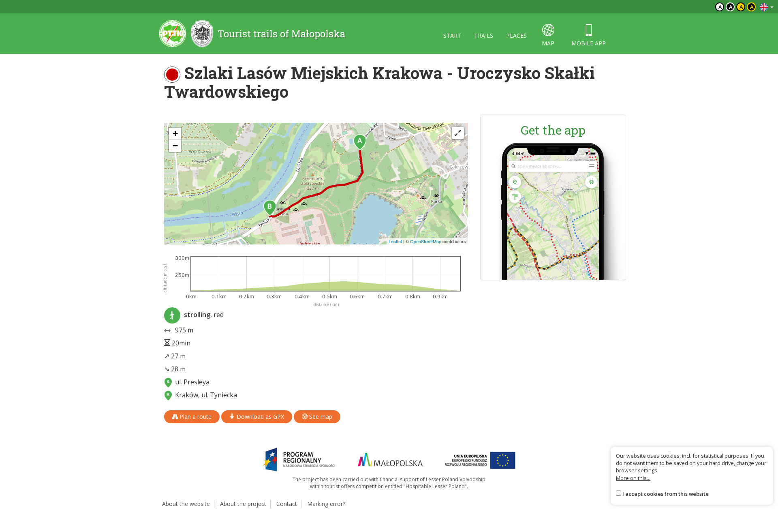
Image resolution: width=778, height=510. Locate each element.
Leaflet (395, 241)
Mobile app (588, 43)
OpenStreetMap (425, 241)
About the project (243, 504)
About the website (186, 504)
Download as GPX (259, 416)
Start (452, 35)
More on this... (633, 478)
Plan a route (195, 416)
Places (516, 35)
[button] (359, 142)
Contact (286, 504)
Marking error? (326, 504)
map (548, 43)
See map (320, 416)
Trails (483, 35)
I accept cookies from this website (665, 493)
